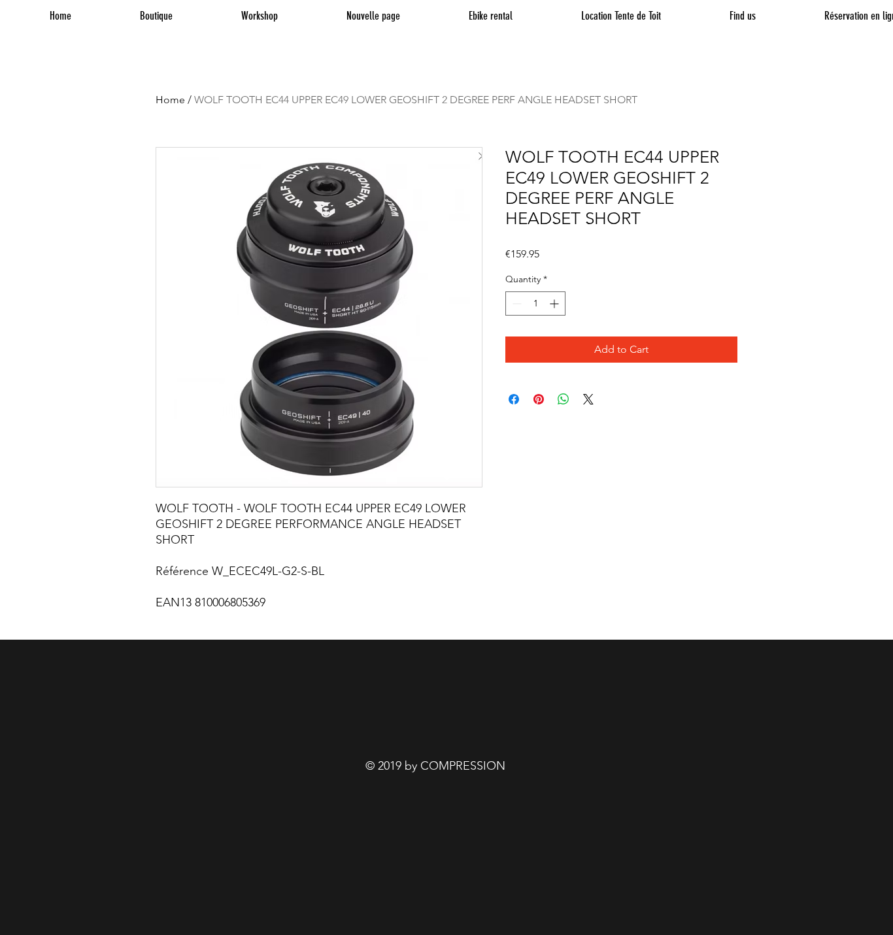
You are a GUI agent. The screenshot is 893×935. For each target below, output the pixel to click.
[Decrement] (515, 303)
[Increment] (555, 303)
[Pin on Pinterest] (539, 399)
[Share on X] (588, 399)
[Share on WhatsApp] (563, 399)
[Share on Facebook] (514, 399)
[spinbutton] (535, 303)
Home (170, 99)
